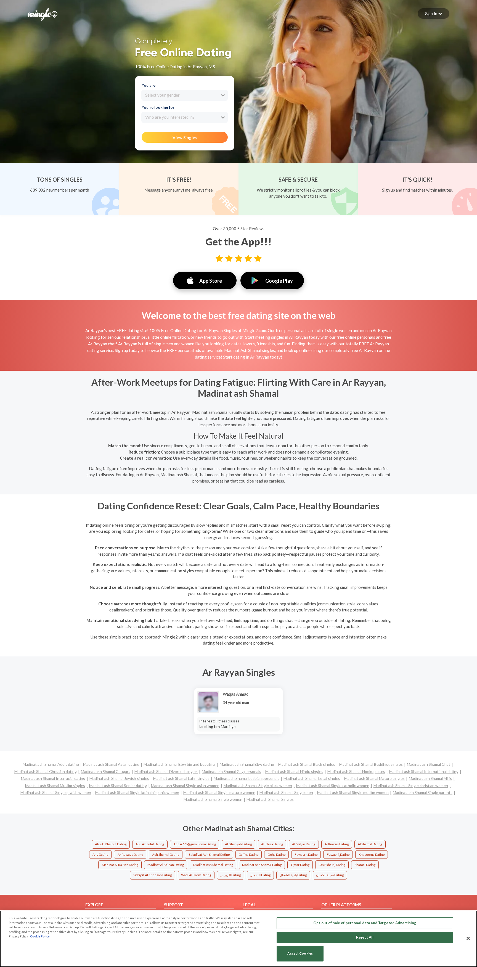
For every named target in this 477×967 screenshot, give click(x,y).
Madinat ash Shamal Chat (428, 764)
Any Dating (100, 854)
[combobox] (184, 95)
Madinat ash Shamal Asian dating (111, 764)
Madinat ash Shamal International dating (424, 771)
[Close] (468, 938)
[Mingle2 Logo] (42, 13)
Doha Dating (276, 854)
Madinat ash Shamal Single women (213, 799)
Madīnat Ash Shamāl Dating (262, 865)
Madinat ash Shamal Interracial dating (53, 778)
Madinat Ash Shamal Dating (213, 865)
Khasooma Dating (372, 854)
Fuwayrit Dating (306, 854)
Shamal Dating (365, 865)
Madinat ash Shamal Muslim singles (55, 785)
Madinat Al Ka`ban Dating (165, 865)
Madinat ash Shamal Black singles (306, 764)
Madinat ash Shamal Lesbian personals (246, 778)
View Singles (185, 137)
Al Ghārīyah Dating (238, 844)
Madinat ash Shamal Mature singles (374, 778)
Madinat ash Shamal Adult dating (51, 764)
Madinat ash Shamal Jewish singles (119, 778)
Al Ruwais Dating (337, 844)
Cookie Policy (40, 936)
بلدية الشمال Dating (293, 875)
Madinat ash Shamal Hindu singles (294, 771)
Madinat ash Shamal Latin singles (181, 778)
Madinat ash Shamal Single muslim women (353, 792)
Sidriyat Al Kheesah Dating (152, 875)
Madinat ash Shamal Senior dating (118, 785)
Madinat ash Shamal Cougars (105, 771)
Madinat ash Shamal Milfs (430, 778)
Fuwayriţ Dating (338, 854)
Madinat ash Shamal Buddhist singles (371, 764)
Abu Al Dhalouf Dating (110, 844)
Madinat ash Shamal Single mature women (219, 792)
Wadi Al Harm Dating (196, 875)
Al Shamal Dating (370, 844)
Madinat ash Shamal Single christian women (410, 785)
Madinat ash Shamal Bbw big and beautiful (180, 764)
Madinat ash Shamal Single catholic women (332, 785)
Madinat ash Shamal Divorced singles (166, 771)
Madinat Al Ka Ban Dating (120, 865)
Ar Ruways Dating (130, 854)
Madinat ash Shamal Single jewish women (55, 792)
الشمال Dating (260, 875)
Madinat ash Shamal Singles (270, 799)
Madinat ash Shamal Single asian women (185, 785)
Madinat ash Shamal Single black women (258, 785)
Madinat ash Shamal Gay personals (231, 771)
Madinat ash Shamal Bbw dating (247, 764)
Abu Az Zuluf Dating (150, 844)
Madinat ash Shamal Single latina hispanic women (137, 792)
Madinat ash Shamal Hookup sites (356, 771)
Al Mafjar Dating (303, 844)
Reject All (364, 937)
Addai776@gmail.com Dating (194, 844)
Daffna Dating (248, 854)
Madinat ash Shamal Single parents (422, 792)
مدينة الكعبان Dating (330, 875)
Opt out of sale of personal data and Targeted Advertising (364, 923)
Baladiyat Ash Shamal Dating (209, 854)
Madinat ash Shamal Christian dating (45, 771)
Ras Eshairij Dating (332, 865)
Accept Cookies (300, 954)
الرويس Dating (230, 875)
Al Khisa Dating (272, 844)
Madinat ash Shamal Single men (286, 792)
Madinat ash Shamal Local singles (311, 778)
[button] (433, 13)
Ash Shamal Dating (165, 854)
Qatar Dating (300, 865)
